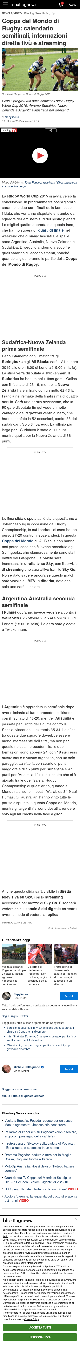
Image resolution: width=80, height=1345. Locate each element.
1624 (5, 1236)
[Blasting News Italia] (23, 4)
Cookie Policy (31, 1319)
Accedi (73, 4)
